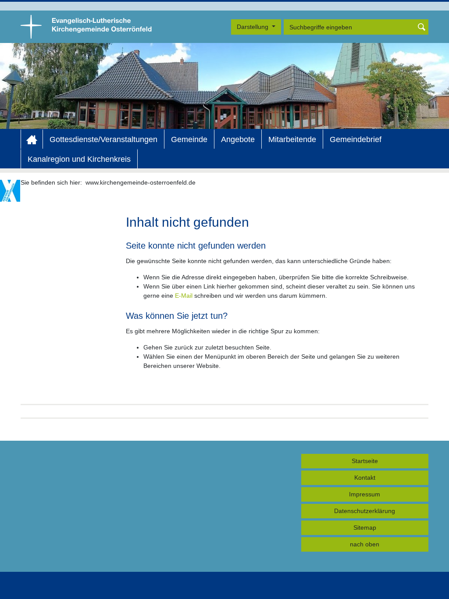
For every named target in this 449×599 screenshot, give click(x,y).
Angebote (238, 139)
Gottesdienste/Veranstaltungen (103, 139)
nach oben (364, 544)
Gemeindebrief (355, 139)
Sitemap (364, 527)
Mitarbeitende (292, 139)
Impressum (364, 494)
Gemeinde (189, 139)
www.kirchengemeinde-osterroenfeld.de (141, 182)
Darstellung (253, 26)
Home (32, 139)
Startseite (365, 460)
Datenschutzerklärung (364, 510)
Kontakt (364, 477)
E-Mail (183, 295)
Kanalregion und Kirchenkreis (79, 159)
